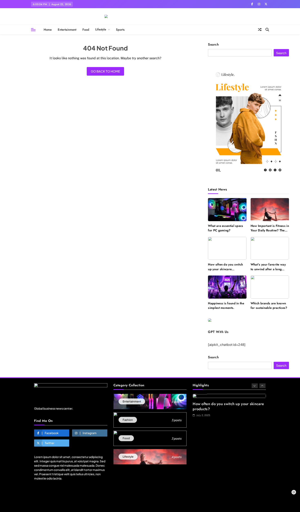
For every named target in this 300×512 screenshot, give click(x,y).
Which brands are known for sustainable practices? (269, 305)
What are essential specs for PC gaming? (225, 228)
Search (213, 45)
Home (48, 29)
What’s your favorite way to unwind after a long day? (268, 269)
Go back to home (105, 71)
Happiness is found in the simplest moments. (226, 305)
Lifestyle (100, 29)
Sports (120, 29)
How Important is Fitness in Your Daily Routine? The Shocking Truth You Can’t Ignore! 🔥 (270, 233)
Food (85, 29)
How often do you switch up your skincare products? (225, 269)
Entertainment (67, 29)
